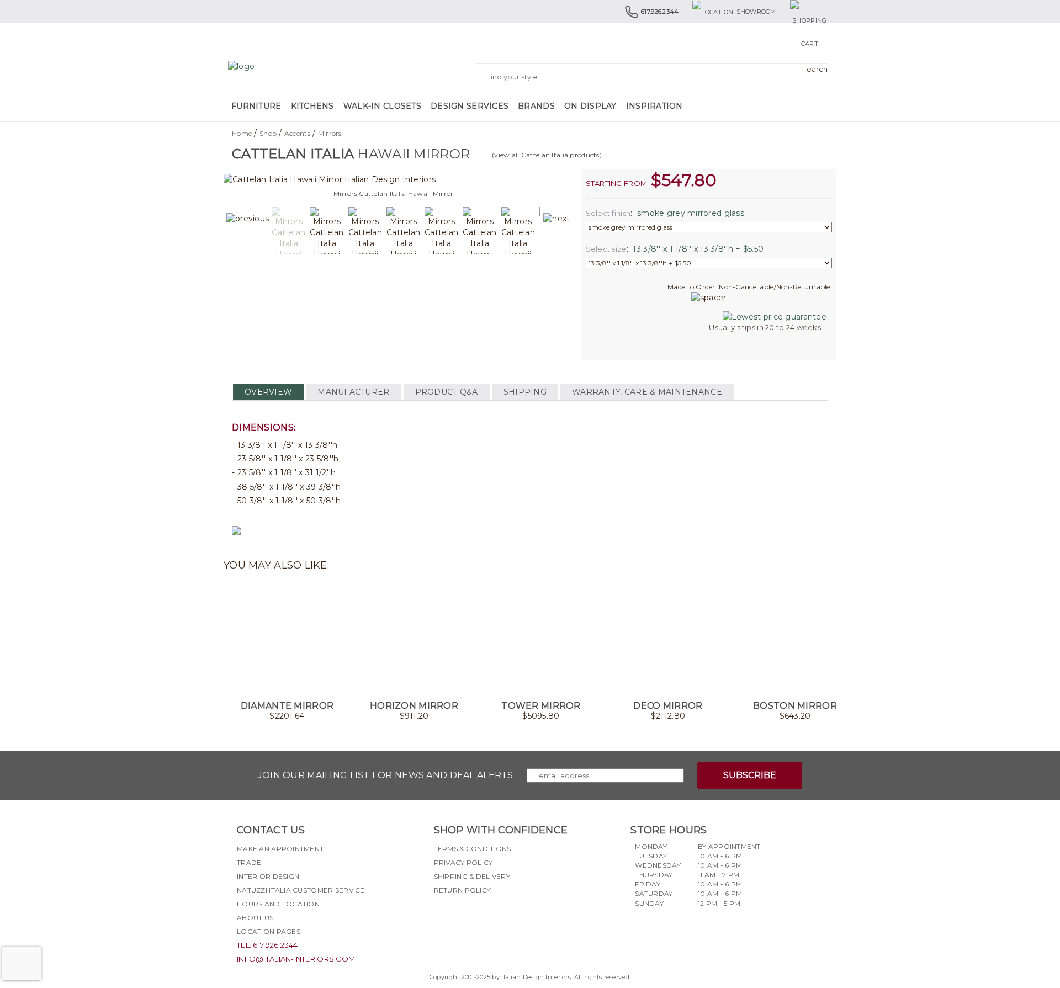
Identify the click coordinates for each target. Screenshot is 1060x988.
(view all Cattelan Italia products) (547, 155)
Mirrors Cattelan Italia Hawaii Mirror (393, 193)
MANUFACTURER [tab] (353, 392)
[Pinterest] (502, 916)
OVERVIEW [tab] (268, 392)
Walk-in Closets (382, 106)
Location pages (268, 931)
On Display (590, 106)
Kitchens (312, 106)
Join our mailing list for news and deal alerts (385, 775)
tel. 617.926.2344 (267, 945)
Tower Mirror (540, 705)
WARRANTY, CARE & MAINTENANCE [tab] (647, 392)
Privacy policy (463, 862)
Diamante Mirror (287, 705)
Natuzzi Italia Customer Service (301, 890)
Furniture (256, 106)
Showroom (756, 11)
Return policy (462, 890)
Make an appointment (280, 848)
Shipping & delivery (472, 876)
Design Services (469, 106)
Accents (297, 133)
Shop (268, 133)
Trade (249, 862)
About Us (255, 917)
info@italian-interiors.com (296, 958)
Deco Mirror (667, 705)
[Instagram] (462, 916)
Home (242, 133)
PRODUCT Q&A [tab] (446, 392)
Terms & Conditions (472, 848)
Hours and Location (278, 904)
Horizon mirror (414, 705)
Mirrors (330, 133)
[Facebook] (442, 916)
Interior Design (268, 876)
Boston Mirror (795, 705)
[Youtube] (482, 916)
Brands (536, 106)
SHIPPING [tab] (525, 392)
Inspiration (654, 106)
